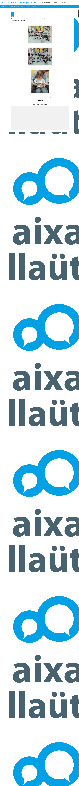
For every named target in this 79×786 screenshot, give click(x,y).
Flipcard (7, 6)
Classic (2, 6)
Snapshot (28, 6)
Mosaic (18, 6)
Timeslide (33, 6)
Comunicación (47, 98)
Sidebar (23, 6)
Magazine (12, 6)
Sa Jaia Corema (40, 14)
